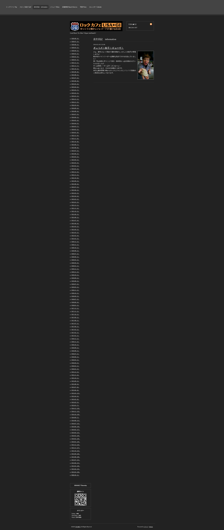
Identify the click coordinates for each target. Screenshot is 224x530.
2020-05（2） (75, 260)
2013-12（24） (75, 444)
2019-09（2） (75, 278)
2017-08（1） (75, 320)
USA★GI (77, 526)
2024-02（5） (75, 129)
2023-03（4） (75, 162)
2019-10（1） (75, 275)
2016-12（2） (75, 338)
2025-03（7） (75, 90)
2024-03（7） (75, 126)
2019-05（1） (75, 287)
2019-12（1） (75, 269)
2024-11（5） (75, 102)
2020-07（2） (75, 253)
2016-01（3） (75, 369)
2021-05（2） (75, 226)
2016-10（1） (75, 344)
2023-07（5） (75, 150)
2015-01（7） (75, 405)
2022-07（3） (75, 187)
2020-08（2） (75, 250)
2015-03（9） (75, 399)
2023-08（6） (75, 147)
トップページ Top (11, 7)
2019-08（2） (75, 281)
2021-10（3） (75, 211)
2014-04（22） (75, 432)
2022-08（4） (75, 184)
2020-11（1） (75, 244)
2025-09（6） (75, 72)
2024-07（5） (75, 114)
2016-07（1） (75, 353)
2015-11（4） (75, 375)
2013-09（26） (75, 454)
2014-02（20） (75, 438)
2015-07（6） (75, 387)
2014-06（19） (75, 426)
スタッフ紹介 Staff (25, 7)
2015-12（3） (75, 372)
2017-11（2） (75, 311)
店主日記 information (40, 7)
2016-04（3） (75, 363)
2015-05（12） (75, 393)
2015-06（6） (75, 390)
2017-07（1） (75, 323)
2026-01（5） (75, 59)
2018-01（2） (75, 305)
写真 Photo (83, 7)
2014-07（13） (75, 423)
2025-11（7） (75, 65)
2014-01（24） (75, 441)
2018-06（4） (75, 302)
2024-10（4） (75, 105)
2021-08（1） (75, 217)
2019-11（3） (75, 272)
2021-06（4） (75, 223)
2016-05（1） (75, 360)
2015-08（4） (75, 384)
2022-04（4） (75, 196)
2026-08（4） (75, 38)
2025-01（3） (75, 96)
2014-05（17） (75, 429)
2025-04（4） (75, 87)
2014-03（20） (75, 435)
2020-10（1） (75, 247)
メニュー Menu (54, 7)
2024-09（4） (75, 108)
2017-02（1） (75, 332)
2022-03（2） (75, 199)
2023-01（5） (75, 169)
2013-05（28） (75, 466)
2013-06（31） (75, 463)
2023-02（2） (75, 166)
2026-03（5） (75, 53)
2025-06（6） (75, 81)
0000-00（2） (75, 475)
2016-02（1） (75, 366)
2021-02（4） (75, 235)
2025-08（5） (75, 75)
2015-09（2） (75, 381)
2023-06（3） (75, 153)
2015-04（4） (75, 396)
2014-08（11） (75, 420)
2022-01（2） (75, 202)
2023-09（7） (75, 144)
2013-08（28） (75, 457)
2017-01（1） (75, 335)
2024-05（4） (75, 120)
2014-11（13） (75, 411)
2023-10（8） (75, 141)
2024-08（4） (75, 111)
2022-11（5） (75, 175)
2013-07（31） (75, 460)
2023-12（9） (75, 135)
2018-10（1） (75, 293)
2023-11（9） (75, 138)
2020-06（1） (75, 256)
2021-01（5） (75, 238)
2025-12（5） (75, 62)
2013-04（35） (75, 469)
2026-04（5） (75, 50)
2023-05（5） (75, 156)
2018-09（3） (75, 296)
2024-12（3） (75, 99)
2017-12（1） (75, 308)
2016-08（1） (75, 350)
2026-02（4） (75, 56)
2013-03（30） (75, 472)
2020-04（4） (75, 263)
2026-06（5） (75, 44)
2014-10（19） (75, 414)
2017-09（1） (75, 317)
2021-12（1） (75, 205)
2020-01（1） (75, 266)
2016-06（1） (75, 357)
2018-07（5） (75, 299)
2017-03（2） (75, 329)
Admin (151, 526)
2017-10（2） (75, 314)
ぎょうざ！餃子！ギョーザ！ (108, 48)
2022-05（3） (75, 193)
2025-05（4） (75, 84)
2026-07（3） (75, 41)
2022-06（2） (75, 190)
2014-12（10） (75, 408)
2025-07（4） (75, 78)
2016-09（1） (75, 347)
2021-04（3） (75, 229)
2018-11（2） (75, 290)
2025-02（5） (75, 93)
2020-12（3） (75, 241)
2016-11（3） (75, 341)
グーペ (146, 526)
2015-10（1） (75, 378)
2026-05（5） (75, 47)
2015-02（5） (75, 402)
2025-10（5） (75, 69)
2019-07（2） (75, 284)
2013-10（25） (75, 451)
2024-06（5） (75, 117)
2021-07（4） (75, 220)
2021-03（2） (75, 232)
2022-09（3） (75, 181)
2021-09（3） (75, 214)
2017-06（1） (75, 326)
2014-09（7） (75, 417)
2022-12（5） (75, 172)
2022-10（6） (75, 178)
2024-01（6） (75, 132)
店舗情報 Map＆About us (69, 7)
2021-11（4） (75, 208)
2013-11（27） (75, 447)
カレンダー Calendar (95, 7)
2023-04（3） (75, 159)
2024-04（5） (75, 123)
